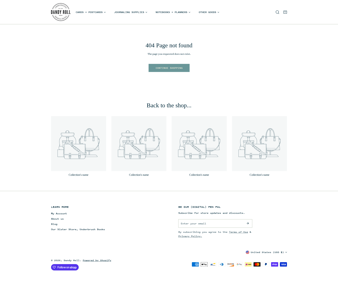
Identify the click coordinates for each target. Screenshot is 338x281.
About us (57, 218)
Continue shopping (169, 68)
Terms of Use (238, 232)
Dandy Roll (72, 260)
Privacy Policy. (190, 236)
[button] (285, 12)
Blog (54, 224)
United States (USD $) (267, 252)
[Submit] (247, 223)
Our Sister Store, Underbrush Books (78, 229)
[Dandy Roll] (60, 12)
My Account (59, 213)
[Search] (277, 12)
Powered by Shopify (97, 260)
